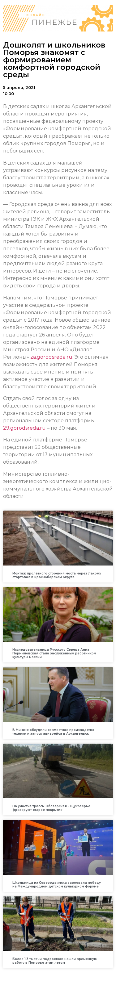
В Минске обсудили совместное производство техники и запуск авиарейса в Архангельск (53, 732)
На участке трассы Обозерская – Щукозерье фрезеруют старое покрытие (51, 808)
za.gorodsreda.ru (51, 357)
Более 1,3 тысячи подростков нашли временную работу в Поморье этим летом (54, 961)
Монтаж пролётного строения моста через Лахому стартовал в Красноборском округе (56, 575)
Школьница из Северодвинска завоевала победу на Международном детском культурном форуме (56, 884)
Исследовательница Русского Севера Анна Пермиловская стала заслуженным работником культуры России (54, 653)
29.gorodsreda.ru (24, 428)
